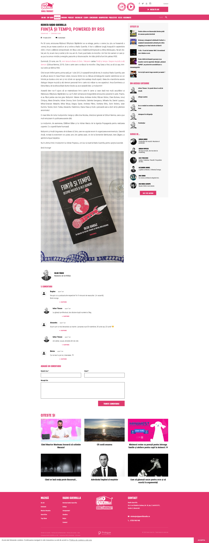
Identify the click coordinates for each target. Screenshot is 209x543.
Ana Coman (142, 175)
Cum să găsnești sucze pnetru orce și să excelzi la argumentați (148, 481)
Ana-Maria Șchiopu (145, 183)
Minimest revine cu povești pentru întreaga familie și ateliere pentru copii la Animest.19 (148, 446)
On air (43, 17)
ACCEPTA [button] (201, 540)
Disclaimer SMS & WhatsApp (67, 535)
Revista (57, 17)
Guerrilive (79, 17)
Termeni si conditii (46, 533)
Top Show (50, 17)
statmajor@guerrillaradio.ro (140, 516)
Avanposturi (103, 17)
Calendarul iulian (56, 33)
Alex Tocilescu (143, 157)
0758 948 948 (135, 521)
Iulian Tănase (59, 272)
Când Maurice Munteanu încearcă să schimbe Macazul (61, 446)
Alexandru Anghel (144, 167)
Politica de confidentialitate (58, 533)
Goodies (65, 514)
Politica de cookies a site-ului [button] (80, 540)
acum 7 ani (61, 291)
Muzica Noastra (46, 510)
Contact (165, 4)
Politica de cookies (71, 533)
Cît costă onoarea (104, 444)
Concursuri (93, 17)
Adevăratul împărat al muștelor (104, 479)
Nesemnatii (127, 17)
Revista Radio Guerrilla (53, 24)
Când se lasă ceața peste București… (61, 479)
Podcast (71, 17)
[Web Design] (104, 533)
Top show (44, 518)
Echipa (86, 17)
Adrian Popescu (144, 148)
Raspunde (64, 302)
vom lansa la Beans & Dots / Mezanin (76, 61)
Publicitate (113, 17)
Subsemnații (44, 33)
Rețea (120, 17)
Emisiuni (64, 17)
